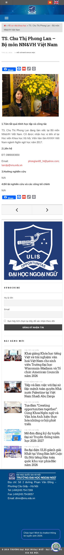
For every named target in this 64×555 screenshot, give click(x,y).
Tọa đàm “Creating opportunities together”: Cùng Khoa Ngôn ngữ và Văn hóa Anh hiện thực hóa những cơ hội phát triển (41, 414)
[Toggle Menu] (6, 18)
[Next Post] (47, 209)
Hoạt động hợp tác (33, 382)
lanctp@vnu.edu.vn (12, 165)
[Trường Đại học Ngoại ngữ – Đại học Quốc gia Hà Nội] (32, 10)
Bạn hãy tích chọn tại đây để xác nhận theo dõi (31, 321)
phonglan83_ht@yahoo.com (43, 161)
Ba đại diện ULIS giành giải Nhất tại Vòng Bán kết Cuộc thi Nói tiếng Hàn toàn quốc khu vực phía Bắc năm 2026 (43, 457)
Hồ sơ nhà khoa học (17, 25)
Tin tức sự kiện (31, 350)
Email (6, 309)
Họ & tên (8, 297)
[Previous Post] (17, 209)
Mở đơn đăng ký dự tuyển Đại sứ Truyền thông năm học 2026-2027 (42, 436)
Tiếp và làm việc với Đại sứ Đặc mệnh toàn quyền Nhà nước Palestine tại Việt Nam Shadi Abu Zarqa (42, 390)
